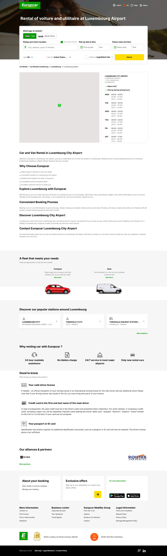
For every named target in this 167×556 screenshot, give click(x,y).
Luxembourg (56, 67)
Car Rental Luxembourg (39, 67)
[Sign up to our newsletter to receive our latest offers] (97, 494)
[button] (59, 105)
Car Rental (23, 67)
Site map (38, 551)
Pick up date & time (87, 42)
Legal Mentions (49, 551)
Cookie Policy (61, 551)
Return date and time (121, 42)
